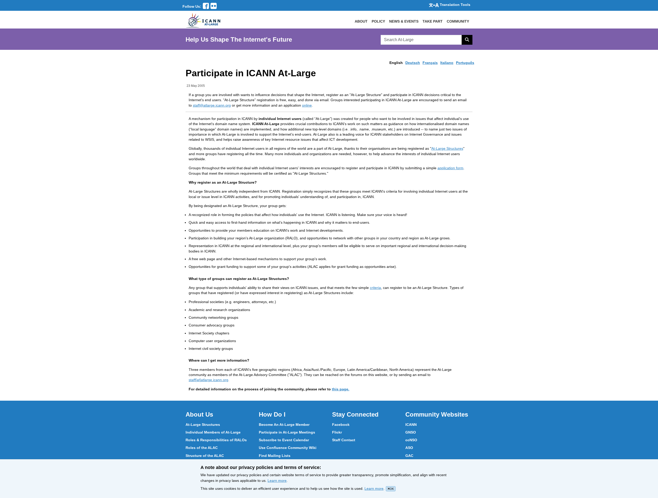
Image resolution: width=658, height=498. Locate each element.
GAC (409, 456)
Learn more (277, 480)
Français (430, 63)
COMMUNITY (458, 21)
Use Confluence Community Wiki (287, 448)
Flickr (337, 432)
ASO (409, 448)
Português (465, 63)
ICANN (411, 424)
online (307, 105)
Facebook (341, 424)
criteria (375, 288)
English (396, 63)
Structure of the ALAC (205, 456)
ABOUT (361, 21)
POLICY (378, 21)
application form (450, 168)
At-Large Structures (447, 148)
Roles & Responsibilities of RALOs (216, 440)
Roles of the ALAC (202, 448)
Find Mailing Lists (274, 456)
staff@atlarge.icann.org (212, 105)
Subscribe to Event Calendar (284, 440)
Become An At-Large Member (284, 424)
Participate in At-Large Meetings (287, 432)
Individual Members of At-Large (213, 432)
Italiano (446, 63)
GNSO (410, 432)
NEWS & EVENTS (403, 21)
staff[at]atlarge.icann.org (208, 380)
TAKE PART (433, 21)
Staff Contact (343, 440)
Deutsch (412, 63)
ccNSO (411, 440)
